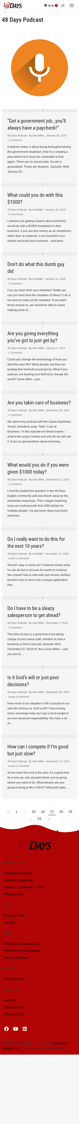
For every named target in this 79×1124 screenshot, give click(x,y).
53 (39, 819)
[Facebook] (6, 1028)
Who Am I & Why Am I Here (24, 887)
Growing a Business (18, 880)
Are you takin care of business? (39, 403)
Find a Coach (13, 979)
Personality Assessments (22, 944)
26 (43, 812)
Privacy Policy (14, 1014)
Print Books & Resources (22, 951)
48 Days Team (14, 915)
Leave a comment (18, 558)
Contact (9, 922)
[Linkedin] (24, 1028)
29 (70, 812)
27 (52, 812)
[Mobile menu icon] (71, 5)
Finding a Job (14, 894)
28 (61, 812)
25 (33, 812)
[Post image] (39, 110)
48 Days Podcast (17, 135)
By (36, 135)
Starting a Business (18, 873)
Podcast (10, 1000)
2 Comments (15, 214)
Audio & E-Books (16, 958)
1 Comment (15, 140)
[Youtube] (15, 1028)
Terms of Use (13, 1007)
